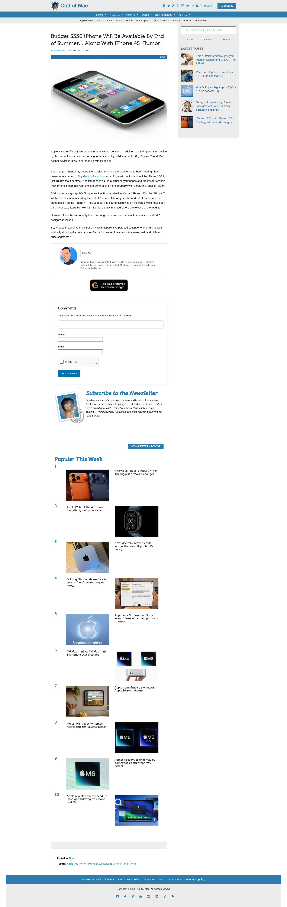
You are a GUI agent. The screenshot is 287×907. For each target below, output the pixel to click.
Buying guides (163, 14)
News (99, 14)
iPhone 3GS (94, 864)
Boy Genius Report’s (90, 176)
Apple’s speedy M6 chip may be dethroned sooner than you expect (135, 763)
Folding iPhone (124, 20)
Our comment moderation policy (186, 879)
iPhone (83, 864)
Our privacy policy (129, 879)
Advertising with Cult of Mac (98, 879)
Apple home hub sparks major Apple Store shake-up (134, 689)
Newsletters (201, 20)
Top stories (130, 864)
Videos (176, 20)
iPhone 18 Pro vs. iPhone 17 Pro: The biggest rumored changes (136, 473)
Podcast (187, 20)
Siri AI (110, 20)
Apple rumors (86, 20)
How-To (130, 14)
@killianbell (96, 268)
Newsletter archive (146, 446)
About (190, 39)
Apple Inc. (72, 864)
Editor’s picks (143, 20)
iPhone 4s (106, 864)
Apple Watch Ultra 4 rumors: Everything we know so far (85, 509)
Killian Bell (60, 51)
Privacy (226, 39)
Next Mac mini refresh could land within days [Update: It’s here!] (134, 546)
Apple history (160, 20)
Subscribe (226, 6)
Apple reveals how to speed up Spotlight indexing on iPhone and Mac (87, 799)
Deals (145, 14)
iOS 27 (100, 20)
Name (62, 334)
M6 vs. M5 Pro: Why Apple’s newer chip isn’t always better (86, 725)
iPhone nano (111, 171)
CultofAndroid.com (124, 265)
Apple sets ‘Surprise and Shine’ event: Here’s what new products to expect (136, 618)
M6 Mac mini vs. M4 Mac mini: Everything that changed (87, 653)
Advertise (208, 39)
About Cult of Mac (153, 879)
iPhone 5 (118, 864)
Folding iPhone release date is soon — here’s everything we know (86, 582)
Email (62, 346)
